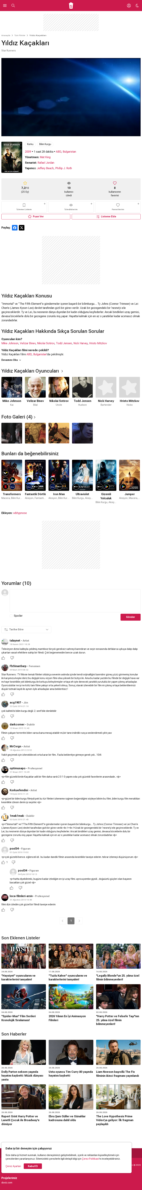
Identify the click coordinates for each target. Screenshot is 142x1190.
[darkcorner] (4, 725)
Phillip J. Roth (63, 168)
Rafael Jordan (46, 162)
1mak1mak (17, 815)
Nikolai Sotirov (45, 343)
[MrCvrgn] (4, 747)
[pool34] (4, 850)
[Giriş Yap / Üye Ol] (128, 5)
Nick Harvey (80, 343)
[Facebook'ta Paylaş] (14, 227)
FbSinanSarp (18, 666)
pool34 (14, 848)
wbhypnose (20, 513)
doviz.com (6, 1182)
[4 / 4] (82, 433)
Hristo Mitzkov (98, 343)
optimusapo (17, 768)
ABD (58, 151)
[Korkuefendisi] (4, 791)
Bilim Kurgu (45, 144)
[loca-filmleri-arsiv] (4, 897)
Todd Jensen (64, 343)
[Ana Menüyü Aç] (4, 5)
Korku (30, 144)
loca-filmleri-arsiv (21, 896)
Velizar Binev (28, 343)
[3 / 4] (58, 433)
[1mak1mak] (4, 817)
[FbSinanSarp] (4, 667)
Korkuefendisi (19, 790)
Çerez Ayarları (13, 1166)
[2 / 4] (35, 433)
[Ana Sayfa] (71, 5)
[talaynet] (4, 642)
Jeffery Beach (45, 168)
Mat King (45, 157)
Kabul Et (33, 1166)
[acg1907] (4, 704)
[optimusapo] (4, 769)
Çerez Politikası (90, 1158)
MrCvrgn (15, 746)
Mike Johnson (9, 343)
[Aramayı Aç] (13, 5)
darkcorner (17, 724)
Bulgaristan (69, 151)
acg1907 (15, 702)
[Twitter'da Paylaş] (21, 227)
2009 (28, 151)
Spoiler (18, 615)
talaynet (15, 640)
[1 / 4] (11, 433)
